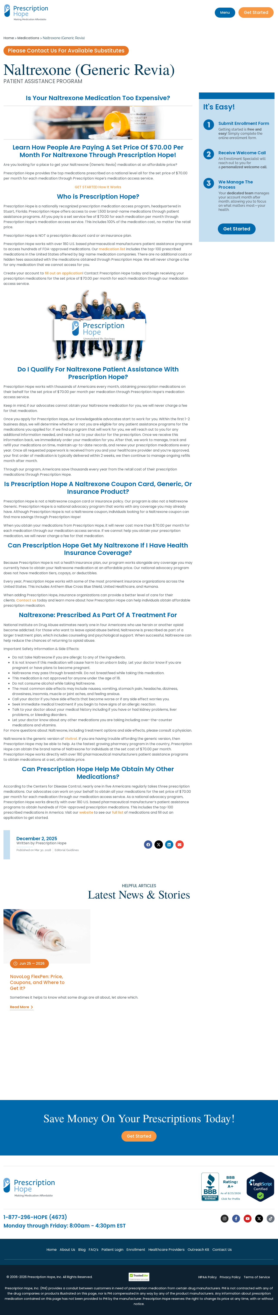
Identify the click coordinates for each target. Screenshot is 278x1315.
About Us (67, 1249)
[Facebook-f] (236, 1219)
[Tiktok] (271, 1219)
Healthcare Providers (166, 1249)
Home (8, 37)
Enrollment (135, 1249)
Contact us (26, 600)
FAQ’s (93, 1249)
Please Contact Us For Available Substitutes (66, 50)
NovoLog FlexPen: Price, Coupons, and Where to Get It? (37, 982)
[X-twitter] (259, 1219)
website (86, 812)
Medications (28, 37)
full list (117, 812)
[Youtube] (248, 1219)
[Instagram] (224, 1219)
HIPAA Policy (207, 1277)
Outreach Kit (198, 1249)
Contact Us (222, 1249)
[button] (148, 844)
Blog (82, 1249)
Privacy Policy (230, 1277)
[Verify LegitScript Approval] (260, 1200)
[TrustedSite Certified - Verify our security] (139, 1280)
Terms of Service (257, 1277)
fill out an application (63, 273)
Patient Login (112, 1249)
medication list (112, 249)
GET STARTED (86, 187)
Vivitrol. (71, 738)
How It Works (109, 187)
